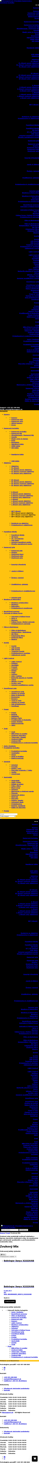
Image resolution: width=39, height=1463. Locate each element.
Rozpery (36, 292)
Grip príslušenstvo (32, 297)
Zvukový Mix (34, 334)
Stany (36, 348)
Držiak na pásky (33, 377)
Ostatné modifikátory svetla (28, 278)
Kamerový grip (33, 141)
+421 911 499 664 (10, 1377)
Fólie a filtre (34, 379)
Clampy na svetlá (32, 296)
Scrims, (34, 276)
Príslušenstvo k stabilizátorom (27, 184)
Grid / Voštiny (33, 269)
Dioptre (36, 233)
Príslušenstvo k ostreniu (29, 217)
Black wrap (34, 381)
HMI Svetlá (34, 243)
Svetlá (36, 236)
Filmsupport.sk (7, 1412)
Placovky (35, 392)
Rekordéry (35, 200)
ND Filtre (35, 227)
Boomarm (35, 290)
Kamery (36, 8)
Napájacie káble (33, 48)
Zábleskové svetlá (32, 248)
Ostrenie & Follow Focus (29, 206)
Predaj (36, 404)
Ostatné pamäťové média (29, 135)
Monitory (35, 198)
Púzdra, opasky (33, 394)
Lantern (36, 262)
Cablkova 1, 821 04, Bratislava (15, 1381)
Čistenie (36, 386)
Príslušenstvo (33, 397)
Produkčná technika (31, 341)
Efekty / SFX (34, 362)
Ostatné (36, 355)
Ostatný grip (34, 191)
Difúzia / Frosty (33, 275)
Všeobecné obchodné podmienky (16, 1388)
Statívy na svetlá (32, 287)
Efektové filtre (33, 231)
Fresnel (36, 260)
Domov (2, 1233)
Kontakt (7, 1390)
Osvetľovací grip (32, 282)
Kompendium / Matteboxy (29, 225)
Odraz (36, 273)
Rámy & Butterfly (32, 288)
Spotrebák (35, 371)
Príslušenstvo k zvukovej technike (25, 336)
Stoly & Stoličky (33, 350)
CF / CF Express (33, 132)
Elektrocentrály (33, 317)
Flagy (37, 266)
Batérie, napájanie (32, 399)
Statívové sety (33, 151)
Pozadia (36, 360)
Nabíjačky (35, 310)
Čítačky (28, 137)
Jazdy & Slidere (33, 164)
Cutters (36, 267)
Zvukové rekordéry (31, 329)
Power (36, 303)
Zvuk (37, 322)
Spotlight (35, 258)
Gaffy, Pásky (34, 376)
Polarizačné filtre (32, 229)
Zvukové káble (33, 332)
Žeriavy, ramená (33, 171)
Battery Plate (33, 311)
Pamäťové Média (32, 125)
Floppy (36, 264)
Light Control (34, 252)
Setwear (35, 383)
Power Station (33, 315)
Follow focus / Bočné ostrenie (27, 215)
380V (37, 319)
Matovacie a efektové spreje (28, 385)
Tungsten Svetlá (32, 245)
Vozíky (36, 365)
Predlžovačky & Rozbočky (29, 313)
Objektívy (35, 56)
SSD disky (35, 134)
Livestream (34, 367)
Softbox (36, 257)
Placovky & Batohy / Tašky (28, 364)
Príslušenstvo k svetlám (29, 246)
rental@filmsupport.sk (12, 1379)
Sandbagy (35, 299)
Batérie (36, 308)
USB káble (35, 54)
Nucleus (36, 213)
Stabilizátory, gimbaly (30, 178)
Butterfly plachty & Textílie (28, 271)
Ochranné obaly (33, 395)
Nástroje (35, 390)
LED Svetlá (35, 241)
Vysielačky (35, 346)
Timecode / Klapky (31, 331)
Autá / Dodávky (33, 339)
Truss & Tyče (34, 294)
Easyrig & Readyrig (32, 158)
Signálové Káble (33, 37)
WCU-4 (36, 212)
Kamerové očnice (32, 388)
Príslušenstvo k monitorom (28, 201)
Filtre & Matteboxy (32, 220)
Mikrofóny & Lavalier (31, 327)
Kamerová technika (31, 22)
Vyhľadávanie (23, 1230)
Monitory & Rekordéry (30, 193)
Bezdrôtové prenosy (31, 205)
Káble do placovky (32, 401)
